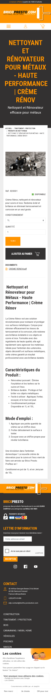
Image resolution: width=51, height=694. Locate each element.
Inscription (10, 559)
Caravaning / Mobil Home (17, 630)
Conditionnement (14, 215)
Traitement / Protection (17, 619)
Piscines (8, 641)
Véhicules (9, 636)
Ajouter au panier (22, 253)
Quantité (10, 226)
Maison (7, 647)
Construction (11, 614)
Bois (5, 625)
